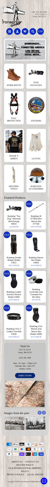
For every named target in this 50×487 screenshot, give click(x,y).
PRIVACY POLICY (15, 474)
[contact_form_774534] (44, 481)
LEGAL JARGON (35, 474)
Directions (25, 375)
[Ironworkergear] (13, 14)
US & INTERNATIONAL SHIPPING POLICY (25, 469)
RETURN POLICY (25, 465)
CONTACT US (32, 462)
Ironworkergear (24, 481)
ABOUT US (16, 462)
